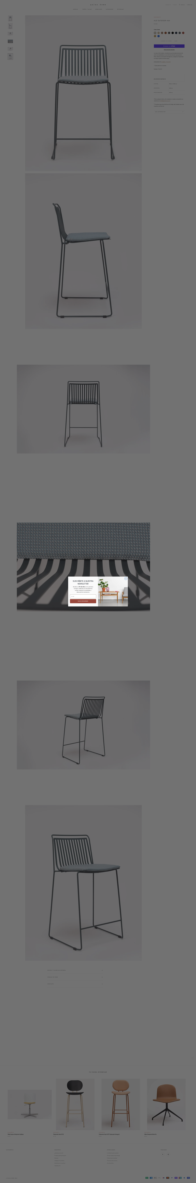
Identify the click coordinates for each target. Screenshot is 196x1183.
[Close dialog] (126, 578)
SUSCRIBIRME (83, 601)
